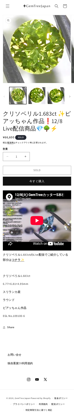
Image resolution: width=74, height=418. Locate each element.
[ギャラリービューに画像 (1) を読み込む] (17, 95)
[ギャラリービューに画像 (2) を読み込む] (36, 95)
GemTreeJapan (22, 398)
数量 (5, 149)
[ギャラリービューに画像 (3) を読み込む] (56, 95)
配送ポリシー (58, 404)
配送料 (10, 142)
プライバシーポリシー (24, 404)
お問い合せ (14, 354)
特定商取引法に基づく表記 (39, 410)
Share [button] (10, 327)
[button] (7, 6)
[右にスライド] (70, 96)
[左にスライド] (4, 96)
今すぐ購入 (37, 181)
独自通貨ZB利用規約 (20, 363)
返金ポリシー (61, 398)
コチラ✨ (18, 260)
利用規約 (43, 404)
